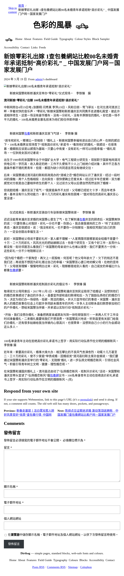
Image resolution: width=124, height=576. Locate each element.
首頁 (21, 5)
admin (39, 79)
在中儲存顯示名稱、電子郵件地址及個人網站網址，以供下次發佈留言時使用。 (63, 534)
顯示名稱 (11, 486)
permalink (86, 399)
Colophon (86, 567)
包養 (27, 133)
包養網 (14, 270)
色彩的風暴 (52, 25)
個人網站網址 (12, 518)
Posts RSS (38, 567)
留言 (8, 447)
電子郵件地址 (14, 502)
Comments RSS (56, 567)
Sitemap (73, 567)
